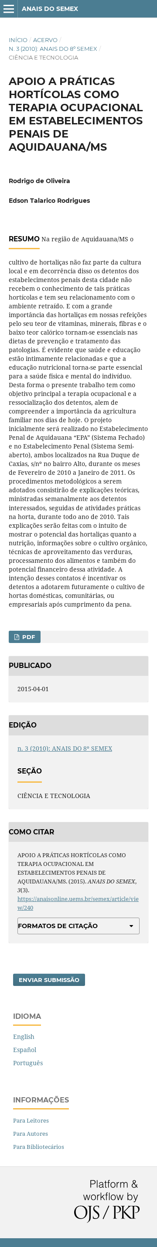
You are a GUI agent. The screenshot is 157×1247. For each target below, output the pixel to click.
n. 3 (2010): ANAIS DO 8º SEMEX (53, 48)
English (23, 1036)
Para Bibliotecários (38, 1147)
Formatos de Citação (58, 926)
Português (28, 1063)
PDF (27, 636)
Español (24, 1050)
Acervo (45, 39)
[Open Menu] (8, 9)
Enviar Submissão (49, 979)
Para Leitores (31, 1120)
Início (18, 39)
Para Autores (30, 1133)
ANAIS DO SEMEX (50, 9)
